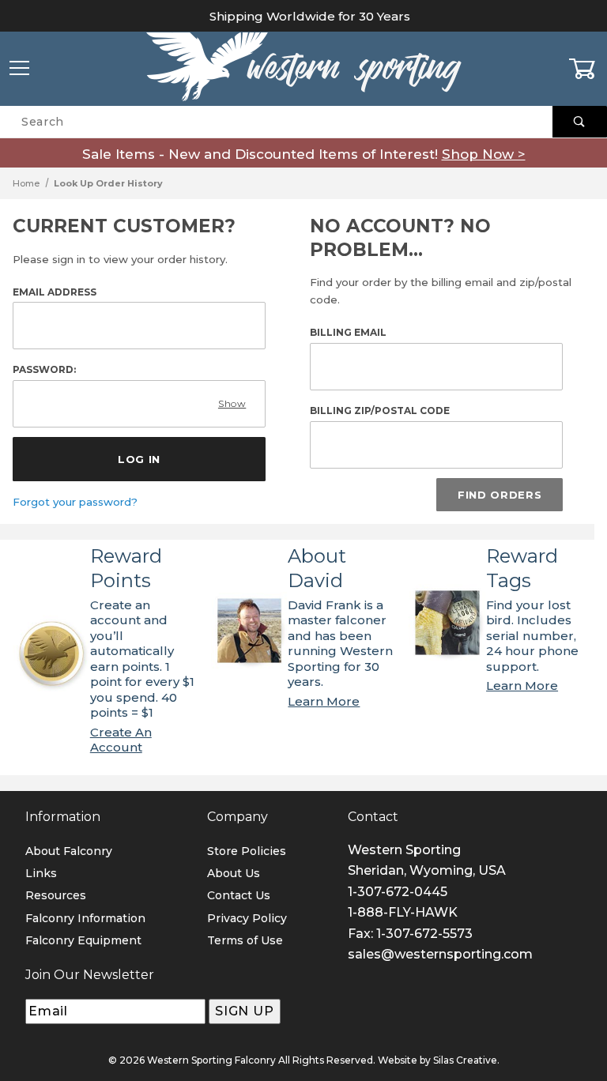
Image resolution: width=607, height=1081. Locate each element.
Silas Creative (465, 1060)
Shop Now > (484, 154)
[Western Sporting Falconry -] (303, 68)
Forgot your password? (75, 501)
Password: (44, 369)
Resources (55, 895)
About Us (233, 873)
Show (232, 403)
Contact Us (238, 895)
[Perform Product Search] (579, 121)
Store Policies (246, 851)
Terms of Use (245, 940)
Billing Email (348, 332)
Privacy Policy (247, 918)
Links (41, 873)
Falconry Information (85, 918)
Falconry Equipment (83, 940)
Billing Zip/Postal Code (380, 410)
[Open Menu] (19, 69)
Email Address (54, 292)
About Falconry (68, 851)
